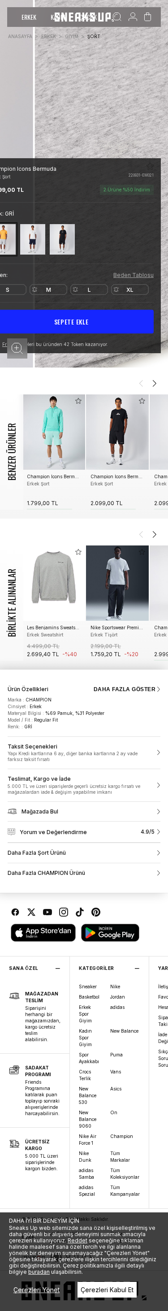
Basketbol (89, 996)
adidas (117, 1007)
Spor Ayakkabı (89, 1058)
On (113, 1112)
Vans (115, 1071)
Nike (115, 986)
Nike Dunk (85, 1157)
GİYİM (71, 36)
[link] (84, 753)
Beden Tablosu (133, 275)
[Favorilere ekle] (150, 166)
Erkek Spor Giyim (85, 1013)
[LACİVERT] (32, 239)
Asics (115, 1088)
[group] (53, 452)
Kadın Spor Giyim (85, 1037)
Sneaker (88, 986)
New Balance (124, 1031)
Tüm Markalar (120, 1157)
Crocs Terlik (85, 1075)
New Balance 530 (87, 1095)
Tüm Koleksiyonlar (124, 1174)
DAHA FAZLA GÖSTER (124, 689)
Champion (121, 1136)
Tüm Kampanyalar (125, 1191)
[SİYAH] (62, 239)
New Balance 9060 (87, 1119)
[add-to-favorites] (78, 400)
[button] (17, 348)
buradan (39, 1271)
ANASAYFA (20, 36)
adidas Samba (86, 1174)
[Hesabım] (133, 17)
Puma (116, 1054)
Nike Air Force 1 (87, 1140)
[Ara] (117, 17)
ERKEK (29, 17)
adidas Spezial (87, 1191)
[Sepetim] (148, 17)
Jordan (117, 996)
